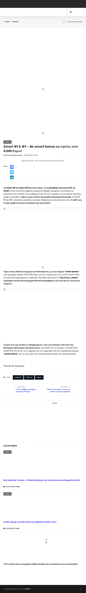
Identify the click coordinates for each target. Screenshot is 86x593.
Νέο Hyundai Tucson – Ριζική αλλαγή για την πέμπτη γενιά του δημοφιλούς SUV (41, 480)
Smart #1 (29, 377)
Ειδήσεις (15, 22)
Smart (39, 377)
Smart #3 (18, 377)
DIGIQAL (27, 589)
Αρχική (7, 22)
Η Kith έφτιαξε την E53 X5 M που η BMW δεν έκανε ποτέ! (30, 522)
